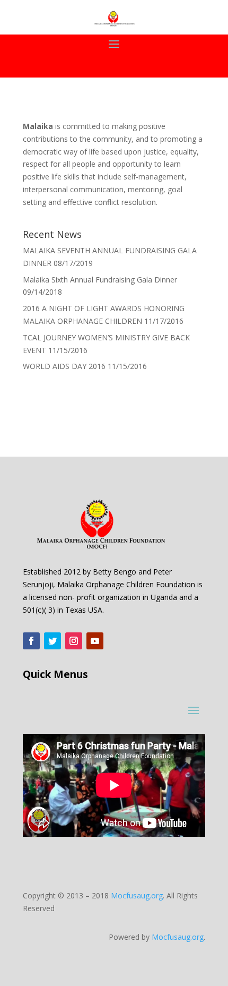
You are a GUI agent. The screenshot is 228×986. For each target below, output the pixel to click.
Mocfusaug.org (137, 895)
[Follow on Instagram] (73, 640)
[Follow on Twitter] (52, 640)
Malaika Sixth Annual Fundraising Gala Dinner (100, 280)
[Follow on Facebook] (31, 640)
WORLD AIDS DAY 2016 (64, 366)
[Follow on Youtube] (94, 640)
